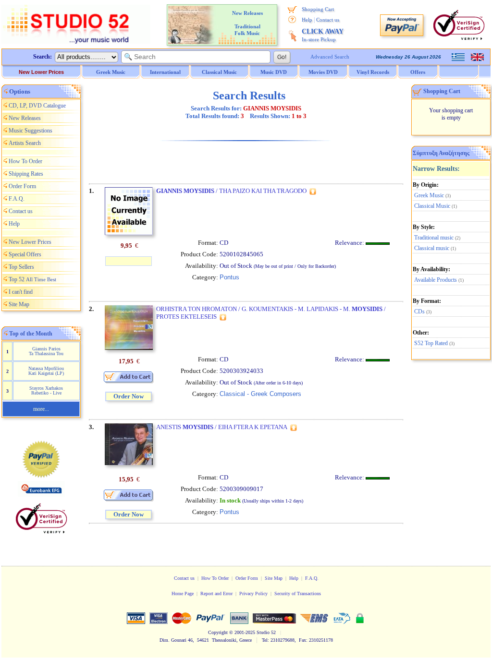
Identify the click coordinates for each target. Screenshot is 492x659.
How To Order (25, 161)
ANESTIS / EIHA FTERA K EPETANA (221, 427)
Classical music (431, 248)
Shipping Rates (26, 173)
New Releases (25, 118)
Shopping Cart (318, 9)
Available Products (435, 279)
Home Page (183, 593)
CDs (419, 311)
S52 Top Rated (431, 343)
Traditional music (434, 237)
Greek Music (429, 195)
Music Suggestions (30, 130)
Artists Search (25, 143)
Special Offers (25, 254)
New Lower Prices (41, 72)
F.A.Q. (17, 198)
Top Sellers (21, 267)
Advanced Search (329, 57)
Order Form (22, 186)
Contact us (327, 20)
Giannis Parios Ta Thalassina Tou (46, 351)
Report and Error (216, 593)
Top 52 (32, 279)
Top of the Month (30, 333)
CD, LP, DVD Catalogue (37, 105)
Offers (417, 72)
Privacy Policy (253, 593)
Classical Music (432, 206)
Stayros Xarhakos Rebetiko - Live (46, 390)
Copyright (218, 632)
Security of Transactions (297, 593)
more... (41, 409)
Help (307, 20)
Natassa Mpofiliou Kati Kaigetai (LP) (46, 371)
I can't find (21, 291)
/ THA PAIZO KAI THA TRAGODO (231, 190)
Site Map (19, 304)
